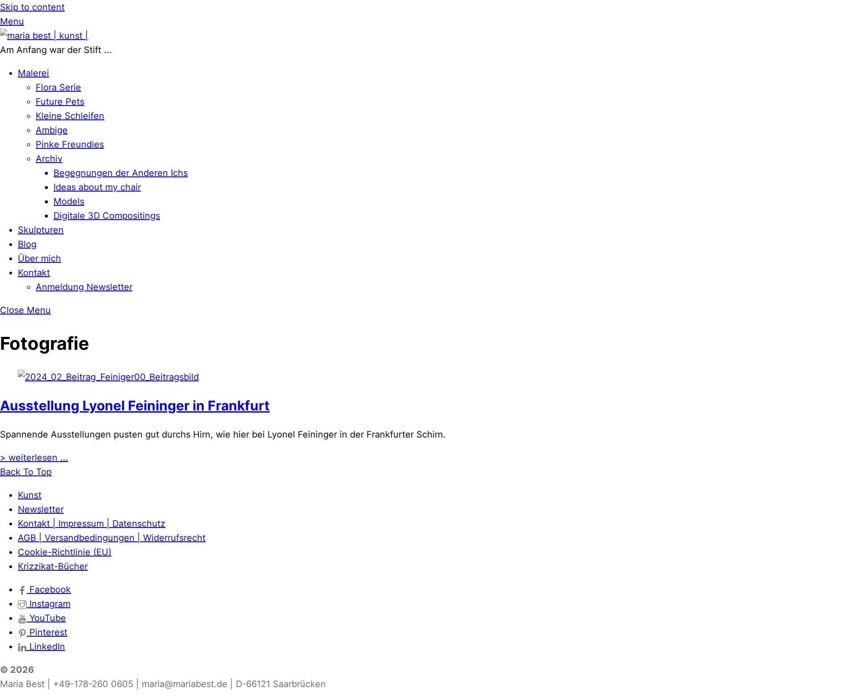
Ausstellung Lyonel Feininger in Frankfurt (135, 405)
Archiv (49, 158)
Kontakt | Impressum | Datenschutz (91, 523)
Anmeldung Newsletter (84, 287)
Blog (27, 244)
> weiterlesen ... (34, 457)
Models (69, 201)
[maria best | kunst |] (44, 35)
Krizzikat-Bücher (53, 566)
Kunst (29, 495)
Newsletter (41, 509)
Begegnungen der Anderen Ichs (121, 173)
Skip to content (32, 7)
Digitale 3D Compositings (107, 215)
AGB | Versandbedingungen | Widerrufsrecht (112, 537)
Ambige (52, 130)
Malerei (33, 73)
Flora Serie (58, 87)
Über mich (39, 258)
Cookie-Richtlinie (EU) (64, 552)
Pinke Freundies (70, 144)
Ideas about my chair (97, 187)
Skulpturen (41, 230)
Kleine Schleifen (70, 116)
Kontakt (34, 272)
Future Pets (60, 101)
